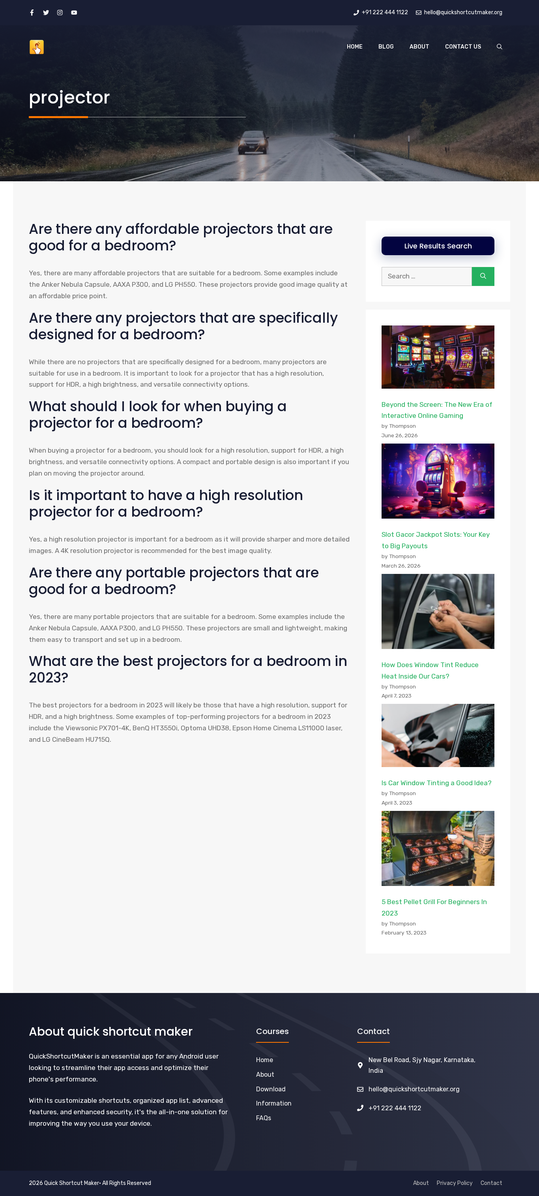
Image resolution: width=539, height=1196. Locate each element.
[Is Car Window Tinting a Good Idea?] (438, 737)
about (265, 1074)
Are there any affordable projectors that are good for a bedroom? (181, 237)
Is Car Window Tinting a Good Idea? (437, 783)
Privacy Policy (455, 1183)
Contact (491, 1183)
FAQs (263, 1118)
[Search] (483, 276)
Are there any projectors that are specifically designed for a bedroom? (183, 326)
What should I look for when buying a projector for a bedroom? (158, 415)
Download (271, 1089)
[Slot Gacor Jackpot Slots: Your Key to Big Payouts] (438, 483)
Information (274, 1103)
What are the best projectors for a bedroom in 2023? (188, 669)
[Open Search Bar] (499, 47)
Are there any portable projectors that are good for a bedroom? (174, 581)
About (419, 46)
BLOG (386, 46)
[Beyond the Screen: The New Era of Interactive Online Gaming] (438, 358)
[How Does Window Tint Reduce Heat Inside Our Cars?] (438, 613)
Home (355, 46)
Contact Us (463, 46)
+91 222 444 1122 (395, 1108)
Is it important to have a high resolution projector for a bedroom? (166, 503)
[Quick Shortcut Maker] (37, 47)
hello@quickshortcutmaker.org (414, 1089)
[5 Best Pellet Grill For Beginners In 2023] (438, 850)
